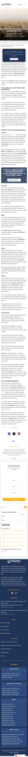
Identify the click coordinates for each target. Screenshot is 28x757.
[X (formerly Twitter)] (14, 433)
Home (2, 45)
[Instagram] (18, 433)
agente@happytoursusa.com (8, 614)
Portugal (3, 392)
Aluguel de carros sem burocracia (9, 641)
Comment (14, 469)
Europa (12, 36)
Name (14, 480)
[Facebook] (9, 433)
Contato (3, 656)
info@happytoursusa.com (7, 607)
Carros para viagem (5, 622)
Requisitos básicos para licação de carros (11, 645)
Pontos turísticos (5, 629)
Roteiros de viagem (19, 36)
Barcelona (13, 134)
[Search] (25, 507)
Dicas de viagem (5, 626)
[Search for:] (14, 507)
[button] (20, 4)
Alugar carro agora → (14, 180)
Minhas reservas (5, 652)
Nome (3, 520)
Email (14, 486)
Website (14, 492)
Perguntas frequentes (6, 649)
